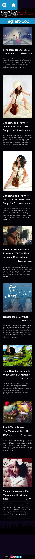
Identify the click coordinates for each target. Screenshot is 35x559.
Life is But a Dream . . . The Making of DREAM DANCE (16, 431)
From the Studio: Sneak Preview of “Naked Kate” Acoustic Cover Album (17, 253)
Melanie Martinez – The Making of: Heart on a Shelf (16, 495)
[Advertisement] (17, 540)
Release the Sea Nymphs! (16, 316)
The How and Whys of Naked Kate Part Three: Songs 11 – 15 (16, 126)
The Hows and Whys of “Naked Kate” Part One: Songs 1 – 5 (16, 199)
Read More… (21, 67)
